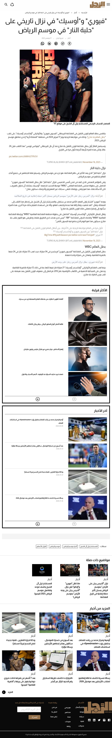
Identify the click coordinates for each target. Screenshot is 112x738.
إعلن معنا (53, 717)
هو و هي (67, 708)
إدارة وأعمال (79, 707)
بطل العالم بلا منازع (96, 137)
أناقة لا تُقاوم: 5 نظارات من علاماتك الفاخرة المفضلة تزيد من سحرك (41, 299)
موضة (82, 712)
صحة (68, 717)
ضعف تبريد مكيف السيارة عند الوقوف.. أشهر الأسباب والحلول (42, 374)
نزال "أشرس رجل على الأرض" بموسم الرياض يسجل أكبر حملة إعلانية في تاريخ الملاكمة (54, 196)
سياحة (81, 717)
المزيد (10, 692)
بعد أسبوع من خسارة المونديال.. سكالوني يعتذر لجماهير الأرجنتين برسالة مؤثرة (37, 446)
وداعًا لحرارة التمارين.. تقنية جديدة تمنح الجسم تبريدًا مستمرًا (43, 472)
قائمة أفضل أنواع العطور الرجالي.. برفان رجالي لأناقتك (45, 324)
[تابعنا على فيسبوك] (109, 720)
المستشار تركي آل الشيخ (89, 546)
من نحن (54, 707)
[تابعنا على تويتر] (99, 720)
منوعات (67, 722)
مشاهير (67, 712)
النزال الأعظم (41, 546)
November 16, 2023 (91, 241)
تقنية (82, 721)
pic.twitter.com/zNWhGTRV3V (23, 156)
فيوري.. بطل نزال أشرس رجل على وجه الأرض (73, 262)
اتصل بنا (54, 712)
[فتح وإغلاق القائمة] (108, 4)
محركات (81, 726)
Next (38, 399)
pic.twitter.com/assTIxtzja (80, 235)
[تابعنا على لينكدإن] (94, 720)
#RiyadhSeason (60, 235)
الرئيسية (84, 13)
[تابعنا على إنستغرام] (104, 720)
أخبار (75, 13)
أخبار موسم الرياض (70, 546)
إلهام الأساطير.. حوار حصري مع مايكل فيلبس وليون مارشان (43, 349)
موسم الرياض (55, 546)
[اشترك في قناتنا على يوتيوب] (89, 720)
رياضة (68, 726)
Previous (74, 399)
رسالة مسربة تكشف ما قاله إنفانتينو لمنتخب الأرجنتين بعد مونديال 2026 (39, 498)
